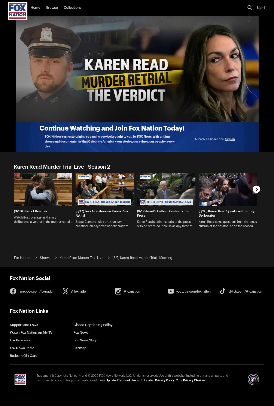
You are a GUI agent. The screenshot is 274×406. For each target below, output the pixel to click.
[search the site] (250, 7)
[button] (250, 7)
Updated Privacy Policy (159, 380)
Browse (52, 7)
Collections (72, 7)
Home (35, 7)
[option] (45, 203)
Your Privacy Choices (190, 380)
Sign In (230, 139)
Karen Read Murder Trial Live (81, 258)
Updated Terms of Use (121, 380)
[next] (256, 189)
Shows (45, 258)
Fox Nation (22, 258)
